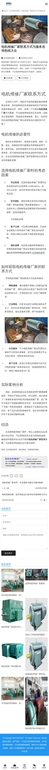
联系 (44, 768)
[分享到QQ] (11, 475)
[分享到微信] (16, 475)
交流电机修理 (38, 253)
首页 (5, 11)
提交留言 (8, 553)
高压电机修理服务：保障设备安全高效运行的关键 (22, 595)
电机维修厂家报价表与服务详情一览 (17, 627)
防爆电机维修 (33, 449)
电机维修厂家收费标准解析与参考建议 (18, 666)
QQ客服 (9, 78)
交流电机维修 (14, 11)
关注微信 (24, 78)
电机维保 (22, 449)
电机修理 (14, 768)
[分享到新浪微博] (21, 475)
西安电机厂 (20, 738)
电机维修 (10, 93)
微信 (34, 768)
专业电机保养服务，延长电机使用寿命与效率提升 (22, 703)
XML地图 (30, 748)
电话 (24, 768)
